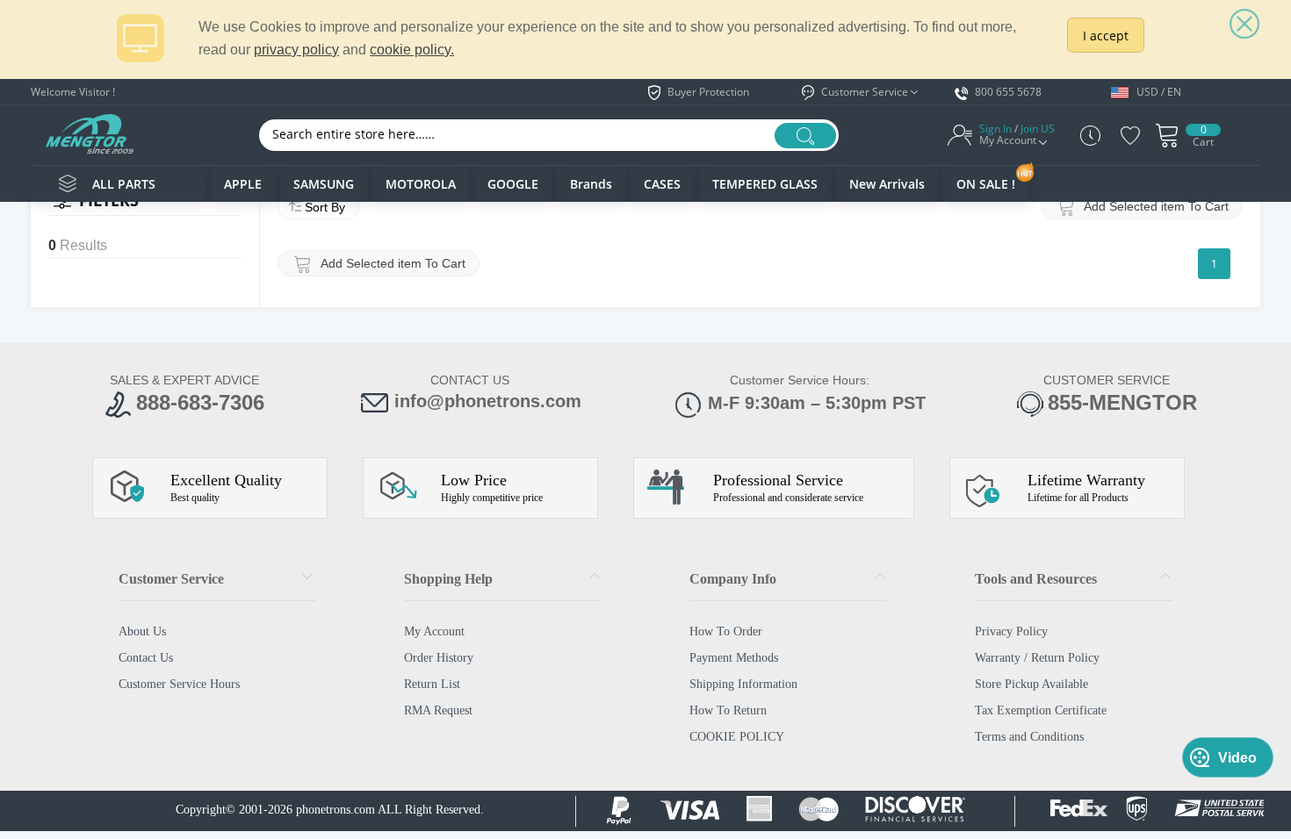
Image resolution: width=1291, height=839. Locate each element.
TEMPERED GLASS (765, 184)
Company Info (732, 578)
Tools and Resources (1036, 578)
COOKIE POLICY (736, 736)
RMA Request (438, 710)
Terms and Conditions (1029, 736)
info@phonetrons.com (487, 401)
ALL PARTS (123, 184)
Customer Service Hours (179, 684)
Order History (438, 657)
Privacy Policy (1011, 631)
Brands (591, 184)
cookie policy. (412, 49)
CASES (662, 184)
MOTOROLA (421, 184)
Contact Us (146, 657)
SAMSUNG (323, 184)
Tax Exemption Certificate (1041, 710)
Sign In (995, 129)
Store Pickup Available (1031, 684)
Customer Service (171, 578)
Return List (432, 684)
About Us (142, 631)
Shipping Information (743, 684)
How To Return (728, 710)
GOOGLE (512, 184)
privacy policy (296, 49)
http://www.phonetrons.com (89, 133)
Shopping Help (448, 578)
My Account (434, 631)
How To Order (725, 631)
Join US (1038, 129)
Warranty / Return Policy (1037, 657)
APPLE (243, 184)
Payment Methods (733, 657)
